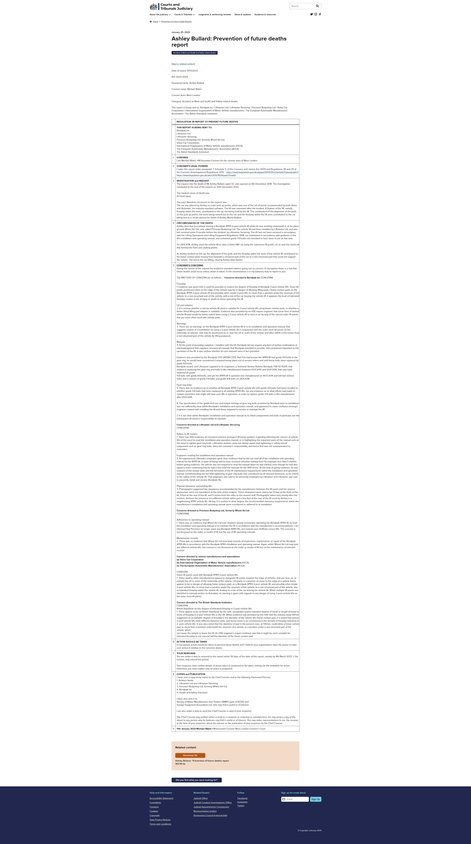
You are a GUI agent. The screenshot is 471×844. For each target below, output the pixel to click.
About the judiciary (159, 14)
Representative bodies (205, 811)
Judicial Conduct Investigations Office (213, 802)
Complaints (155, 802)
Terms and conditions (160, 824)
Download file (194, 755)
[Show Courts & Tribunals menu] (194, 15)
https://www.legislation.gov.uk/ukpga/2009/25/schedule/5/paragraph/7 (262, 172)
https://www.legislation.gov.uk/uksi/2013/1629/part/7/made (206, 175)
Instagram (242, 802)
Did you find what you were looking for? (197, 780)
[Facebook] (319, 14)
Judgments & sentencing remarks (214, 14)
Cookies (154, 811)
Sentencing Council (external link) (210, 815)
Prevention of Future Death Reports (176, 21)
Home (155, 21)
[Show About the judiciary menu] (170, 15)
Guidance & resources (265, 14)
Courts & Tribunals (183, 14)
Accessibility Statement (161, 798)
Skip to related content (183, 64)
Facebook (242, 798)
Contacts (154, 807)
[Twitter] (311, 14)
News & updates (243, 14)
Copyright (155, 815)
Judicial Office (201, 798)
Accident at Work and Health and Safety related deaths (194, 53)
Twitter (240, 805)
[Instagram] (315, 14)
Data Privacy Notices (160, 819)
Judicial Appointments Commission (211, 807)
